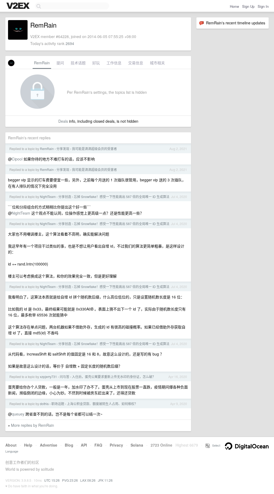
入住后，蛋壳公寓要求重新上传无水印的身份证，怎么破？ (113, 376)
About (11, 445)
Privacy (116, 445)
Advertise (48, 445)
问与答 (64, 376)
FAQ (98, 445)
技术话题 (78, 62)
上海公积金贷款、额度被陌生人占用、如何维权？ (102, 403)
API (84, 445)
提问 (60, 62)
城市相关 (157, 62)
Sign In (263, 6)
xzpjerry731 (48, 376)
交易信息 (135, 62)
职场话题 (57, 403)
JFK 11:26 (105, 480)
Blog (69, 445)
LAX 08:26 (88, 480)
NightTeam (48, 196)
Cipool (17, 159)
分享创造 (64, 196)
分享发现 (62, 148)
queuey (18, 414)
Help (28, 445)
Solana (137, 445)
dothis (44, 403)
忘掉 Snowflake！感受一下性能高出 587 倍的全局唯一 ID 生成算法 (121, 196)
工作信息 (113, 62)
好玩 (96, 62)
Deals (63, 121)
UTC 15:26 (52, 480)
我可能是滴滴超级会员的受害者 (94, 148)
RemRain (42, 62)
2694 (70, 43)
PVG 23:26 (70, 480)
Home (234, 6)
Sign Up (248, 6)
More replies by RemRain (32, 425)
